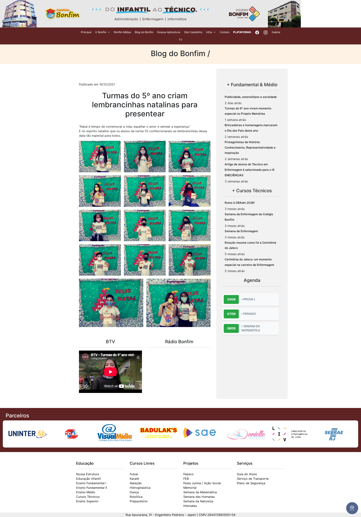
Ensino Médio (85, 492)
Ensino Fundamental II (91, 488)
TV (180, 39)
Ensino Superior (87, 501)
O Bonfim (100, 32)
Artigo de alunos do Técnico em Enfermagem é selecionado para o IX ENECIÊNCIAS (250, 169)
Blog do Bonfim (144, 32)
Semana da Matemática (200, 492)
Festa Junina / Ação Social (202, 483)
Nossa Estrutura (87, 474)
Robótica (136, 497)
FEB (186, 478)
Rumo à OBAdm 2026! (240, 202)
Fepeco (188, 474)
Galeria (276, 32)
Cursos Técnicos (88, 497)
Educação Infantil (88, 478)
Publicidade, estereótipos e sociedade (251, 97)
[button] (100, 156)
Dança (134, 492)
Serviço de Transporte (253, 478)
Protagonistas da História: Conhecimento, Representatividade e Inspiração (250, 147)
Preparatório (139, 501)
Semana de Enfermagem (241, 231)
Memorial (189, 488)
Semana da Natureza (198, 501)
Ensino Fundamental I (91, 483)
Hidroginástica (140, 488)
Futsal (134, 474)
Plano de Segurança (251, 483)
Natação (136, 483)
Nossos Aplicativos (168, 32)
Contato (224, 32)
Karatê (134, 478)
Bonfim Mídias (122, 32)
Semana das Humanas (199, 497)
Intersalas (190, 506)
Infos (209, 32)
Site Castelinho (193, 32)
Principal (86, 32)
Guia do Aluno (247, 474)
